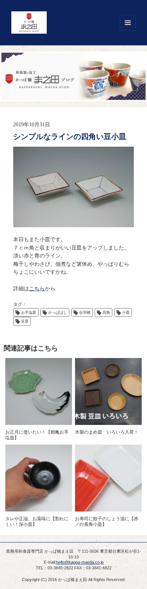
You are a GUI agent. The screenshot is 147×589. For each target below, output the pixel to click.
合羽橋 (84, 312)
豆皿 (25, 321)
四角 (106, 312)
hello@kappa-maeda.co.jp (80, 562)
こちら (37, 288)
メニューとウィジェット (128, 23)
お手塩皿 (28, 312)
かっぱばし (57, 312)
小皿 (126, 312)
